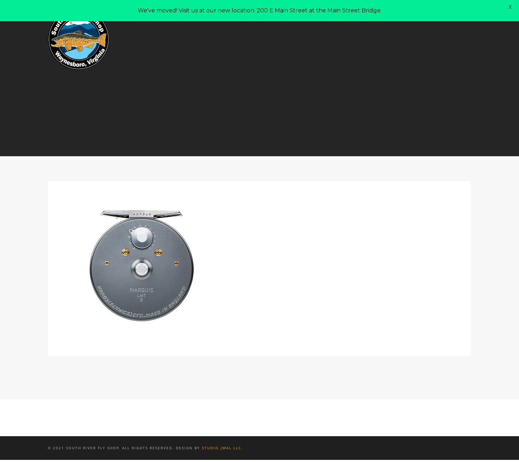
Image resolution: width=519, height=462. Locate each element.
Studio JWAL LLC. (222, 447)
